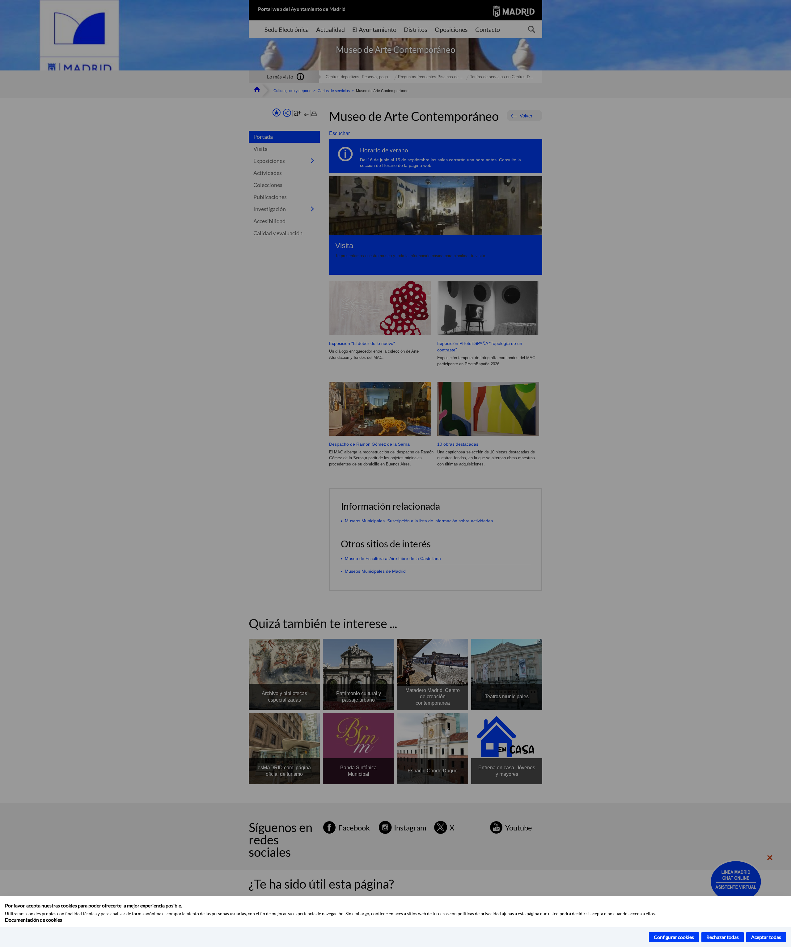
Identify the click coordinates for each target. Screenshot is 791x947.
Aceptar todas (766, 937)
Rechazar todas (722, 937)
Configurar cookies (674, 937)
